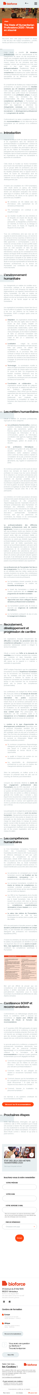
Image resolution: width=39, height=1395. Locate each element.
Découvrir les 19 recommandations (18, 1104)
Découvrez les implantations (13, 1333)
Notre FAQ (11, 1354)
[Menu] (35, 3)
